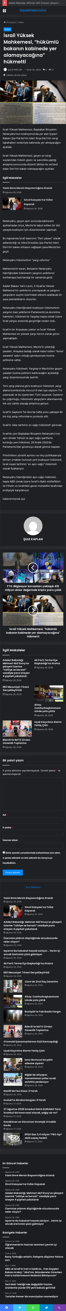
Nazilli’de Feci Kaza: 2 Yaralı (21, 1091)
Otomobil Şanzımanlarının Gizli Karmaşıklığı (31, 1041)
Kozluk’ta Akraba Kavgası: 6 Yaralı (25, 1100)
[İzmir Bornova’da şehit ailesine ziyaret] (13, 1064)
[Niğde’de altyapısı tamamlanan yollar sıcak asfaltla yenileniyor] (13, 1079)
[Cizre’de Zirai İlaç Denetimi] (13, 986)
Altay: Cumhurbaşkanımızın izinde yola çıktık (47, 708)
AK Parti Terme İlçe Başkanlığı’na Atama (47, 661)
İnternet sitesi (10, 840)
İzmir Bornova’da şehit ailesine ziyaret (39, 1061)
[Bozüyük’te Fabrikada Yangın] (13, 1016)
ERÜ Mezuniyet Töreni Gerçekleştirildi (16, 688)
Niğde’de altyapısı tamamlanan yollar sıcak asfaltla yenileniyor (40, 1078)
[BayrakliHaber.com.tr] (33, 10)
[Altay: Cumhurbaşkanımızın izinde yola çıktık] (48, 693)
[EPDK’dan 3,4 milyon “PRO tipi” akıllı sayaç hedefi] (13, 1139)
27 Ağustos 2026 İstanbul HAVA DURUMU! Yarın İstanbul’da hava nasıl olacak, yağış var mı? (32, 1110)
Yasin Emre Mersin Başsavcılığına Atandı (27, 188)
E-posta (8, 827)
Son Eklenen (33, 887)
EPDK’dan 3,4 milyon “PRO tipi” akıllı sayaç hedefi (43, 1136)
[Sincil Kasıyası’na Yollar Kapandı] (12, 204)
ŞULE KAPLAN (15, 69)
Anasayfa (11, 22)
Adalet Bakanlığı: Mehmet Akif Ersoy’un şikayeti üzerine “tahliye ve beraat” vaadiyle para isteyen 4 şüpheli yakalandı (16, 668)
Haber (21, 22)
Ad (5, 814)
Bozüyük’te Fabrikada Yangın (43, 1011)
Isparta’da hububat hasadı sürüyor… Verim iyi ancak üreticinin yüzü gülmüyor (32, 952)
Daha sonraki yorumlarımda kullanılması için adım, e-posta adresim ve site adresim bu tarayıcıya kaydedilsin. (32, 857)
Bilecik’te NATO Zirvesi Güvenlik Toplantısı (16, 741)
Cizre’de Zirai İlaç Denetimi (41, 981)
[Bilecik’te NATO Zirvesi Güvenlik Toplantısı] (17, 728)
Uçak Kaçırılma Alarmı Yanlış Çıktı (48, 723)
